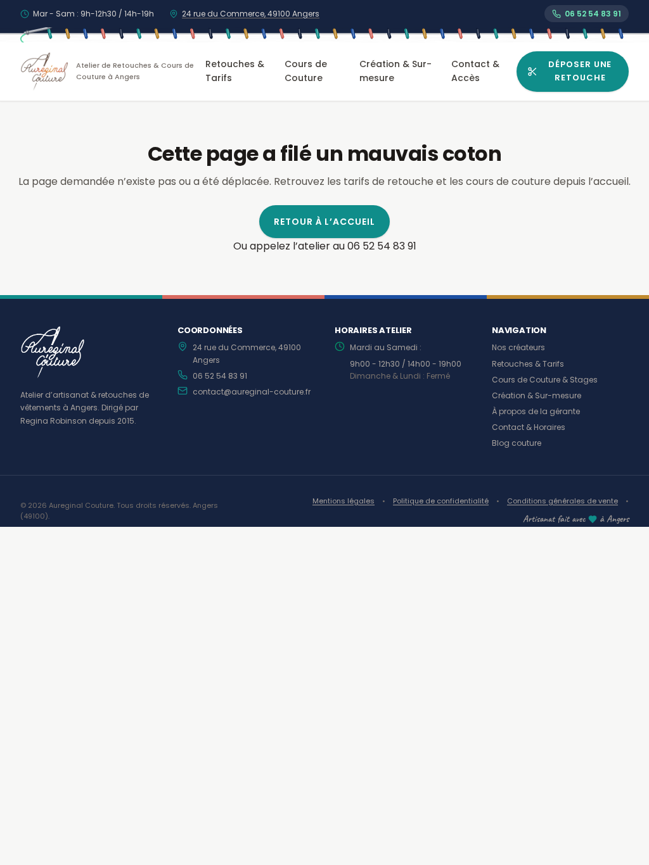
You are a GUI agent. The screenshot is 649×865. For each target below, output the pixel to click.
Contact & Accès (475, 71)
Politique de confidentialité (441, 501)
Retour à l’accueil (325, 221)
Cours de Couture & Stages (545, 379)
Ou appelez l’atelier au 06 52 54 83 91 (324, 246)
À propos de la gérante (536, 411)
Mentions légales (343, 501)
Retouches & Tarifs (234, 71)
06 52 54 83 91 (220, 375)
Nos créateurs (518, 347)
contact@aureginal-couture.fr (252, 391)
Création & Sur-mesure (395, 71)
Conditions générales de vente (562, 501)
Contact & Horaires (528, 427)
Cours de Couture (306, 71)
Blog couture (516, 443)
